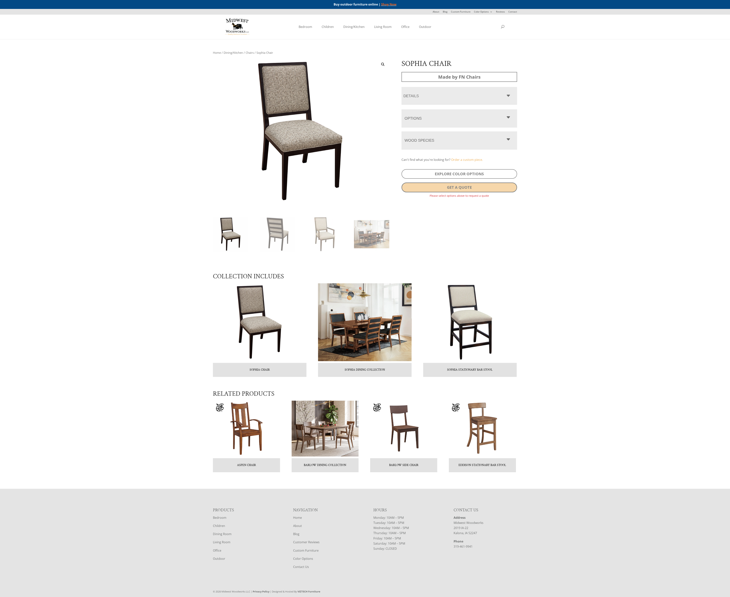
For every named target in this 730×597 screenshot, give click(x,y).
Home (217, 52)
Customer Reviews (306, 542)
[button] (382, 64)
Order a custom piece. (467, 160)
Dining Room (222, 534)
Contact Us (301, 567)
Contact (512, 12)
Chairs (250, 52)
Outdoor (425, 27)
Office (405, 27)
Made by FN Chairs (459, 77)
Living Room (383, 27)
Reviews (500, 12)
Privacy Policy (261, 591)
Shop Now (389, 4)
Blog (445, 12)
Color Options (481, 12)
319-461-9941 (463, 546)
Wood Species (419, 140)
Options (413, 118)
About (436, 12)
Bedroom (305, 27)
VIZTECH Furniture (309, 591)
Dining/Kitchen (354, 27)
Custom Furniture (461, 12)
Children (328, 27)
